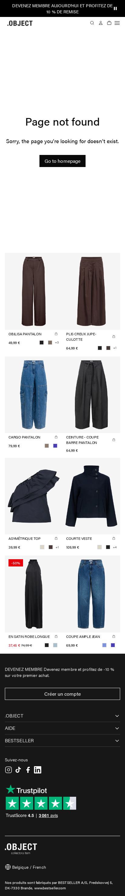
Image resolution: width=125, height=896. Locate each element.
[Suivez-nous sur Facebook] (28, 769)
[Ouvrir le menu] (117, 23)
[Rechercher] (92, 23)
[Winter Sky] (55, 645)
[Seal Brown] (108, 348)
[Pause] (115, 8)
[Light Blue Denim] (104, 645)
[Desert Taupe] (46, 445)
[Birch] (42, 547)
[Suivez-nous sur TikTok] (18, 769)
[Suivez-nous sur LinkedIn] (37, 769)
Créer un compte (62, 693)
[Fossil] (50, 342)
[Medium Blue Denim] (55, 445)
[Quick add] (56, 333)
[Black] (41, 342)
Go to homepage (62, 160)
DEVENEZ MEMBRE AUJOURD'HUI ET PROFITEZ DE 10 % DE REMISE (62, 8)
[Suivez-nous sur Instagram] (8, 769)
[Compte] (100, 23)
